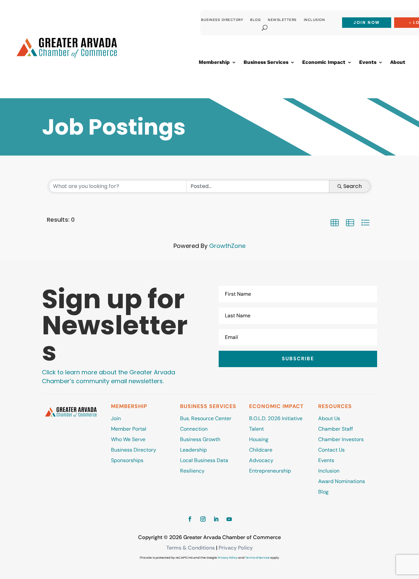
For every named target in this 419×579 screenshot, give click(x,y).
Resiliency (192, 470)
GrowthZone (227, 246)
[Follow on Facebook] (190, 519)
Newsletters (282, 20)
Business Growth (200, 439)
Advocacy (261, 460)
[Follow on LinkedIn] (216, 519)
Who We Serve (128, 439)
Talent (256, 428)
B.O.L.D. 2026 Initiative (275, 418)
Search (352, 186)
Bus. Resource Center (205, 418)
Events (367, 62)
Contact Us (331, 449)
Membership (214, 62)
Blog (255, 20)
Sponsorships (127, 460)
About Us (329, 418)
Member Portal (128, 428)
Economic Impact (323, 62)
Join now (367, 22)
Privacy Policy (236, 547)
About (397, 62)
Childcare (260, 449)
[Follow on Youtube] (229, 519)
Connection (194, 428)
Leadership (193, 449)
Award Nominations (341, 481)
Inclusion (314, 20)
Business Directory (222, 20)
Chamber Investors (341, 439)
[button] (334, 223)
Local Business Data (204, 460)
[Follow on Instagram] (203, 519)
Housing (258, 439)
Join (116, 418)
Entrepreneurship (270, 470)
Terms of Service (257, 558)
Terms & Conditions (190, 547)
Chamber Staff (335, 428)
